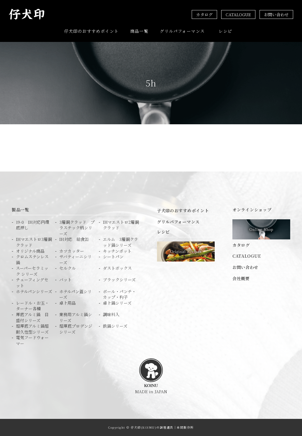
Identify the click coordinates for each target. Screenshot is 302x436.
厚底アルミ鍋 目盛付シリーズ (32, 317)
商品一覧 (139, 31)
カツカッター (71, 251)
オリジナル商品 (30, 251)
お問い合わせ (276, 14)
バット (65, 279)
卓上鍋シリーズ (117, 303)
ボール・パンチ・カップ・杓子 (119, 294)
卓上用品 (67, 303)
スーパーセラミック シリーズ (32, 271)
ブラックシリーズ (119, 279)
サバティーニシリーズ (75, 259)
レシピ (225, 31)
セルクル (67, 268)
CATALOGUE (238, 14)
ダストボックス (117, 268)
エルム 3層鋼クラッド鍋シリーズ (120, 242)
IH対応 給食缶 (74, 239)
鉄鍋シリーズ (115, 326)
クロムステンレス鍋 (32, 259)
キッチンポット (117, 251)
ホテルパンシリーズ (34, 291)
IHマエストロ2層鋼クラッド (121, 225)
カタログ (204, 14)
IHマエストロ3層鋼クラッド (34, 242)
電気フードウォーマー (32, 340)
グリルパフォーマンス (182, 31)
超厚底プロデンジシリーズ (75, 329)
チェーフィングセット (32, 282)
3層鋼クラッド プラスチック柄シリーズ (77, 227)
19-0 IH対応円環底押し (32, 225)
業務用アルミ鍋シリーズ (75, 317)
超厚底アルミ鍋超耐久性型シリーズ (32, 329)
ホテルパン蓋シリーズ (75, 294)
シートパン (113, 256)
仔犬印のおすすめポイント (91, 31)
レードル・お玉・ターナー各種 (32, 306)
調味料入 (111, 314)
